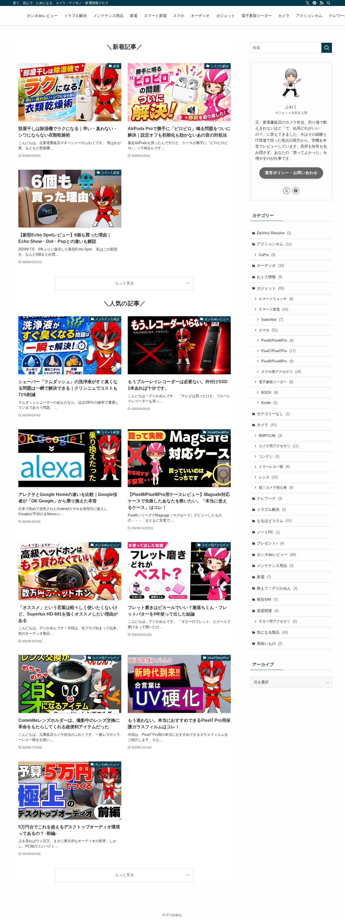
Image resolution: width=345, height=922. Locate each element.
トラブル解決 (271, 509)
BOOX (269, 392)
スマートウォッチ (276, 299)
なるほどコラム (274, 521)
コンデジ (269, 456)
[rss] (321, 3)
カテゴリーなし (273, 413)
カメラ (267, 425)
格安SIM (267, 599)
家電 (264, 577)
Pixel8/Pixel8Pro (277, 361)
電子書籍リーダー (276, 382)
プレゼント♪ (270, 543)
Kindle (269, 403)
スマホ (268, 330)
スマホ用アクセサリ (281, 372)
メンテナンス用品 (275, 565)
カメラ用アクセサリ (279, 446)
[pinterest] (314, 3)
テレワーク (269, 498)
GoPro (267, 255)
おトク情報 (269, 277)
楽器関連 (267, 610)
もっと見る (124, 283)
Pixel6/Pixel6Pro (277, 340)
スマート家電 (273, 309)
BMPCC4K (270, 436)
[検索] (328, 3)
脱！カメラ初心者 (276, 487)
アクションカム (274, 244)
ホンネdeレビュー (276, 554)
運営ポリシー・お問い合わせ (291, 173)
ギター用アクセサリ (278, 621)
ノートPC (268, 532)
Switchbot (272, 320)
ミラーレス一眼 (274, 467)
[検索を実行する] (326, 48)
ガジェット (270, 288)
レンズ (268, 477)
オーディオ (270, 265)
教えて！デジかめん (277, 588)
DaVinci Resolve (274, 233)
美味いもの (269, 643)
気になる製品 (272, 632)
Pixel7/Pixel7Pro (278, 351)
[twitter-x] (307, 3)
